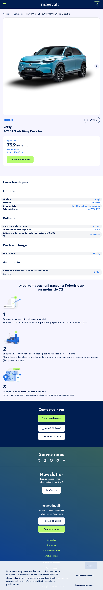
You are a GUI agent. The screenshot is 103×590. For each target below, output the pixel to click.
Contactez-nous (51, 529)
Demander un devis (20, 159)
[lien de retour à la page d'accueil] (50, 4)
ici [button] (43, 581)
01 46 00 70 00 (53, 428)
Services (51, 545)
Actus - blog (51, 555)
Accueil (6, 13)
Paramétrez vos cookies (85, 575)
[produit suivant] (96, 66)
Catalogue (18, 13)
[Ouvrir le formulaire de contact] (97, 4)
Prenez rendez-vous (52, 418)
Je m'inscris (51, 490)
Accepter (90, 566)
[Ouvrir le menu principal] (4, 4)
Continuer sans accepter (84, 585)
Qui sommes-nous (51, 550)
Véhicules (51, 539)
